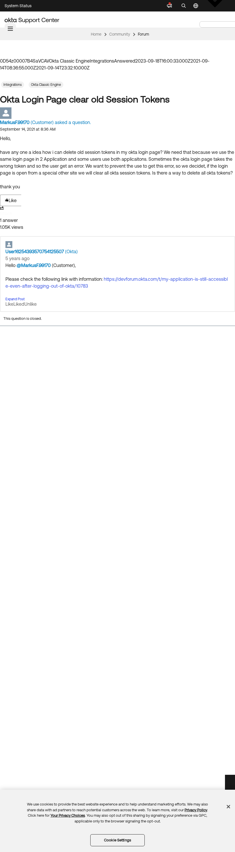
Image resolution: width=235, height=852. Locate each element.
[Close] (228, 806)
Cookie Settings (117, 840)
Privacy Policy (196, 810)
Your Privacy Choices (67, 815)
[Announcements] (169, 5)
